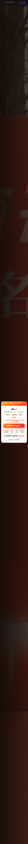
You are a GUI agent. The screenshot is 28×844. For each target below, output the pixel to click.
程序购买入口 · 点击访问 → (14, 426)
